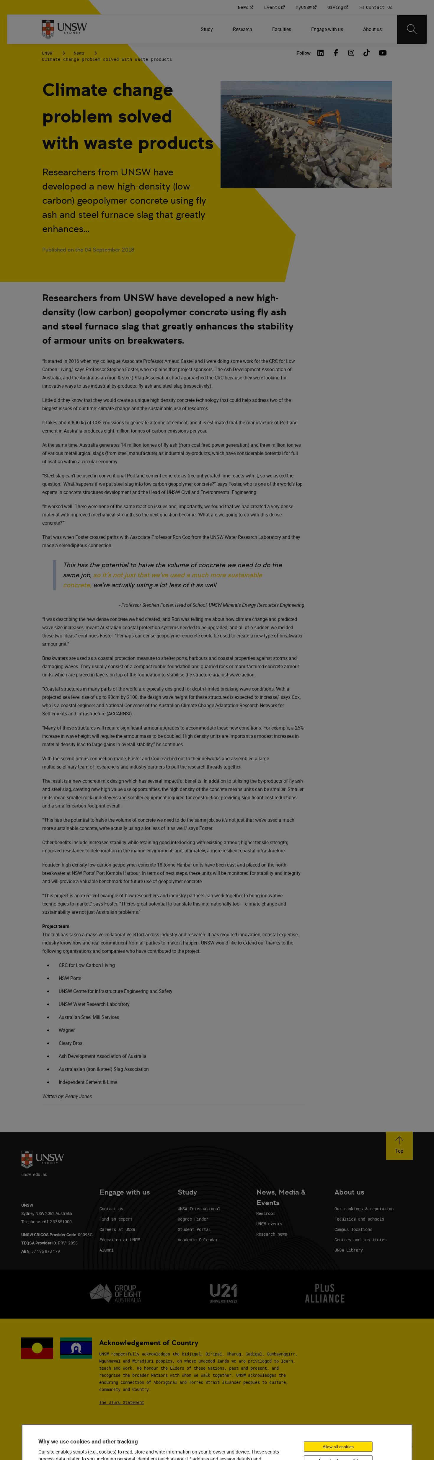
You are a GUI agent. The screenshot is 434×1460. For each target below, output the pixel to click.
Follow (303, 53)
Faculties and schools (359, 1219)
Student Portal (194, 1229)
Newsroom (265, 1213)
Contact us (111, 1208)
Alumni (106, 1250)
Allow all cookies (338, 1446)
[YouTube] (382, 53)
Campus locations (353, 1229)
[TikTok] (366, 53)
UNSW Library (349, 1250)
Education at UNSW (119, 1239)
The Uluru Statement (121, 1402)
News (79, 53)
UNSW (47, 53)
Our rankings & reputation (364, 1208)
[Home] (64, 29)
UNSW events (269, 1223)
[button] (399, 1146)
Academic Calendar (198, 1239)
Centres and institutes (360, 1239)
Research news (271, 1234)
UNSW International (199, 1208)
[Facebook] (336, 53)
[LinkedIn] (320, 53)
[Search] (412, 29)
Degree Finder (193, 1219)
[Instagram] (351, 53)
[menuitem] (207, 29)
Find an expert (116, 1219)
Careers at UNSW (117, 1229)
